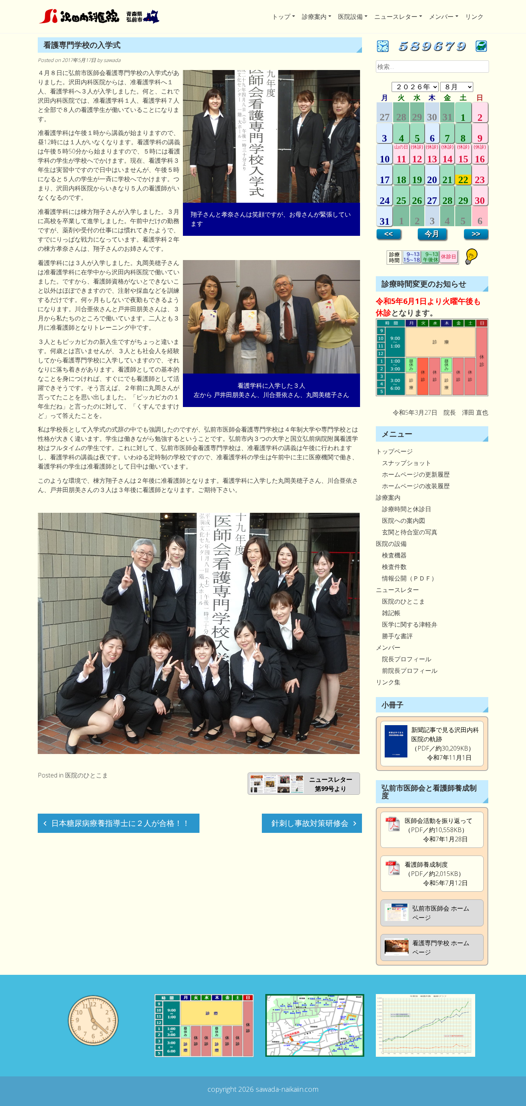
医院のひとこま (86, 775)
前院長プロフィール (406, 670)
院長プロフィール (403, 659)
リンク (474, 16)
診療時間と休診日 (403, 509)
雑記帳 (388, 613)
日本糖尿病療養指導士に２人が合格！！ (120, 823)
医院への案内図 (400, 520)
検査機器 (391, 555)
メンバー (441, 16)
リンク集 (388, 682)
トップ (281, 16)
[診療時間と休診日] (432, 394)
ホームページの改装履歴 (413, 486)
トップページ (394, 451)
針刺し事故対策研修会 (309, 823)
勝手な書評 (394, 636)
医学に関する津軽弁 (406, 624)
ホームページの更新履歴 (413, 474)
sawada (112, 60)
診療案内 (314, 16)
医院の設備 (391, 543)
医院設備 (350, 16)
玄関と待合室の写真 (406, 532)
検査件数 (391, 566)
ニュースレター (395, 16)
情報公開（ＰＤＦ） (406, 578)
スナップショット (403, 463)
